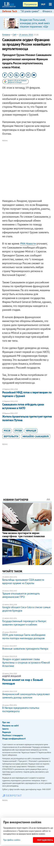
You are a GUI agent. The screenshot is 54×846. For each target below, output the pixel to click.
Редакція (6, 732)
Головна (6, 34)
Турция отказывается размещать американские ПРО (21, 595)
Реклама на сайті (10, 725)
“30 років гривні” (29, 11)
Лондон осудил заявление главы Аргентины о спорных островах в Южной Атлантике (26, 662)
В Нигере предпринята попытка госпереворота (20, 709)
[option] (27, 23)
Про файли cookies (11, 840)
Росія (7, 430)
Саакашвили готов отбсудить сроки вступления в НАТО (23, 406)
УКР (43, 4)
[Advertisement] (27, 169)
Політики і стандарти (12, 735)
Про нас (6, 722)
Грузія (18, 430)
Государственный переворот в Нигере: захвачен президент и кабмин (24, 622)
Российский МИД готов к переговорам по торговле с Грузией (27, 394)
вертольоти (11, 436)
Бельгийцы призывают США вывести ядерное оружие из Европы (23, 581)
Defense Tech (9, 11)
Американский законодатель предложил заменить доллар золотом (26, 695)
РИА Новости (28, 243)
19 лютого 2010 (26, 34)
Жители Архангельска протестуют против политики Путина (27, 418)
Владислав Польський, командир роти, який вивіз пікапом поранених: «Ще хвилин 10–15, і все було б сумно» (35, 26)
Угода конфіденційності (14, 738)
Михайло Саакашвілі (36, 436)
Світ (14, 34)
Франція (31, 430)
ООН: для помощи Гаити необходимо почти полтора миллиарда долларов (24, 636)
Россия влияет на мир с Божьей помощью (22, 681)
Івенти (5, 728)
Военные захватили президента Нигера (25, 648)
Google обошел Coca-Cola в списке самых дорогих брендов (26, 608)
